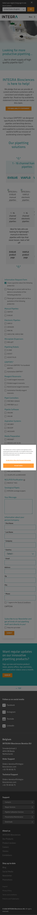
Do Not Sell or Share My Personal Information (18, 460)
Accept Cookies (18, 465)
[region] (18, 457)
